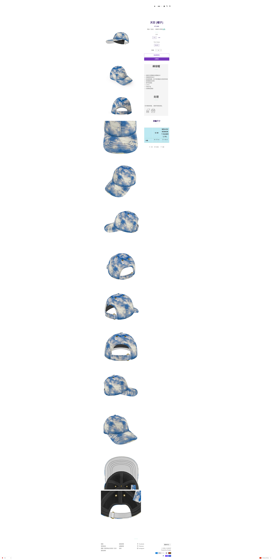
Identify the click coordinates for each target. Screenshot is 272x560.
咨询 (120, 548)
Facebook (141, 544)
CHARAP (168, 548)
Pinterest (141, 546)
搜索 (102, 544)
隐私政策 (103, 550)
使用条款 (103, 546)
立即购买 (157, 58)
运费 (164, 29)
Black (156, 45)
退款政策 (121, 544)
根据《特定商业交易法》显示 (109, 548)
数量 (152, 50)
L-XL (154, 37)
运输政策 (121, 546)
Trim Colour (157, 42)
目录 (159, 6)
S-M (159, 37)
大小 (156, 34)
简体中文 (166, 544)
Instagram (141, 548)
